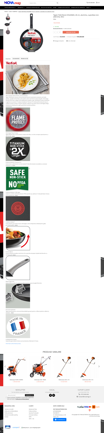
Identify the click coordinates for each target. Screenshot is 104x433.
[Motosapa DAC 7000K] (40, 367)
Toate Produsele (9, 7)
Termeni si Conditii (8, 409)
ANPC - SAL (31, 418)
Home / (6, 11)
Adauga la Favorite (59, 41)
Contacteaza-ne (61, 419)
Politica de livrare (8, 413)
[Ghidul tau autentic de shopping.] (16, 427)
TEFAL (54, 19)
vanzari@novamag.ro (84, 396)
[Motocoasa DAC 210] (64, 367)
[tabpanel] (31, 33)
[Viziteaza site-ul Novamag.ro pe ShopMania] (8, 427)
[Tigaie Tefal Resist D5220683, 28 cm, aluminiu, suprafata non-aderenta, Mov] (31, 33)
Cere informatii (71, 41)
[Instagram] (53, 395)
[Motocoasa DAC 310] (88, 367)
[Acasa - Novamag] (12, 3)
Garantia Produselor (32, 7)
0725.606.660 (84, 394)
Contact (6, 416)
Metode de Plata (33, 409)
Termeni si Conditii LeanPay (11, 415)
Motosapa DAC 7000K (40, 379)
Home (54, 7)
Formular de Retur (64, 7)
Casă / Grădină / (13, 11)
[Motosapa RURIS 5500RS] (16, 367)
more (13, 136)
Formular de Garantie (78, 7)
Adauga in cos (70, 32)
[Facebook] (50, 395)
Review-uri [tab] (24, 58)
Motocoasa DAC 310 (87, 379)
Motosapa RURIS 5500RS (16, 379)
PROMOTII (21, 7)
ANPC (30, 416)
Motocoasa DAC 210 (64, 379)
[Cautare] (57, 3)
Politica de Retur (46, 7)
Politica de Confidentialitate (22, 399)
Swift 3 (88, 7)
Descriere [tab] (8, 58)
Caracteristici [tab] (16, 58)
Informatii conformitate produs (13, 343)
